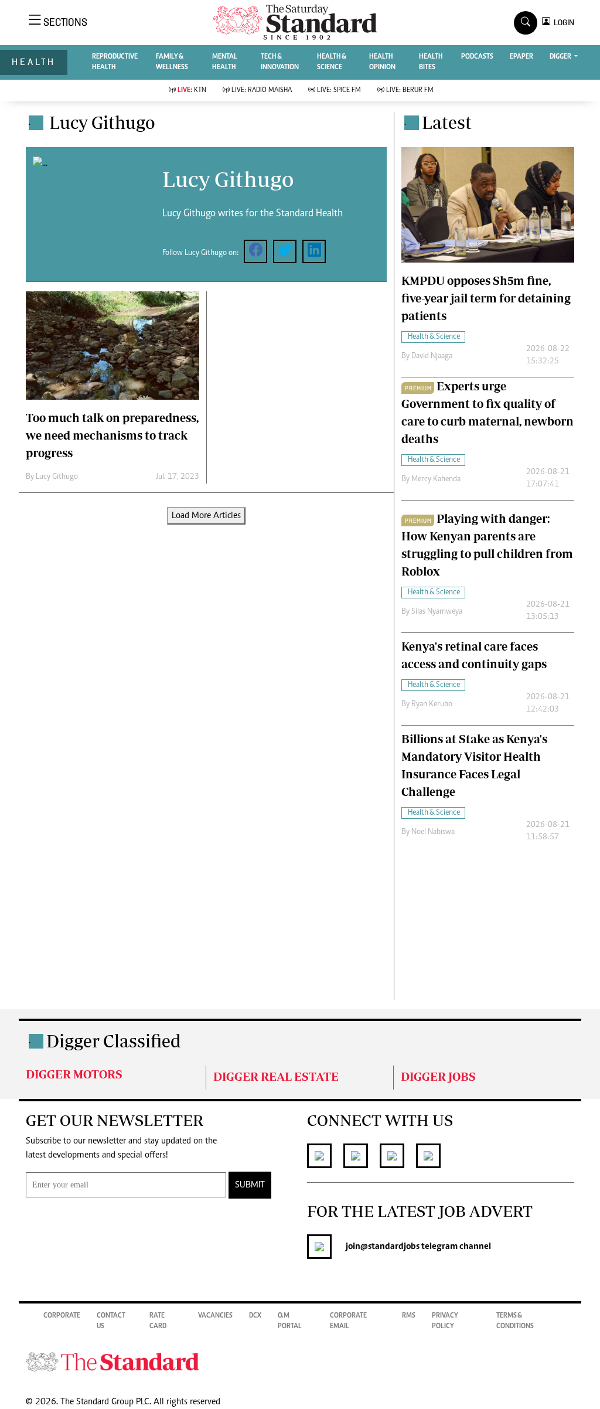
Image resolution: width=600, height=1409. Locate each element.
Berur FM (410, 90)
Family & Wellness (172, 62)
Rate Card (157, 1321)
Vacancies (215, 1315)
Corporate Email (348, 1321)
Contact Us (111, 1321)
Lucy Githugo (57, 477)
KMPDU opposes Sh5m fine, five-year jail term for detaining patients (486, 298)
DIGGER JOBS (438, 1076)
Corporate (61, 1315)
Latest (447, 122)
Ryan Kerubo (431, 704)
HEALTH (34, 61)
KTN (192, 90)
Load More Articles (206, 515)
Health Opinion (382, 62)
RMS (408, 1315)
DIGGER (561, 56)
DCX (255, 1315)
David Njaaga (431, 356)
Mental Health (224, 62)
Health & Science (331, 62)
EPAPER (521, 56)
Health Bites (431, 62)
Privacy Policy (445, 1321)
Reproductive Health (115, 62)
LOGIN (562, 23)
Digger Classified (113, 1040)
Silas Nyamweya (436, 612)
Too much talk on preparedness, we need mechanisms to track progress (112, 435)
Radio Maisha (261, 90)
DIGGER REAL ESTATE (276, 1076)
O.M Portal (290, 1321)
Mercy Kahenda (436, 479)
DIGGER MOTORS (74, 1074)
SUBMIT (250, 1185)
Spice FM (339, 90)
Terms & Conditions (515, 1321)
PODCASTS (477, 56)
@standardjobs (390, 1246)
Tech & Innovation (280, 62)
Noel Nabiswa (433, 832)
